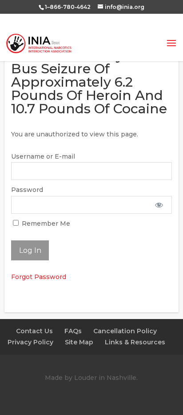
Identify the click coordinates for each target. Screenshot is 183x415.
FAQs (73, 331)
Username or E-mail (43, 156)
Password (27, 190)
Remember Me (45, 223)
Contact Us (34, 331)
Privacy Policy (30, 342)
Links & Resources (135, 342)
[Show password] (158, 205)
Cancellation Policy (125, 331)
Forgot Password (38, 277)
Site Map (79, 342)
